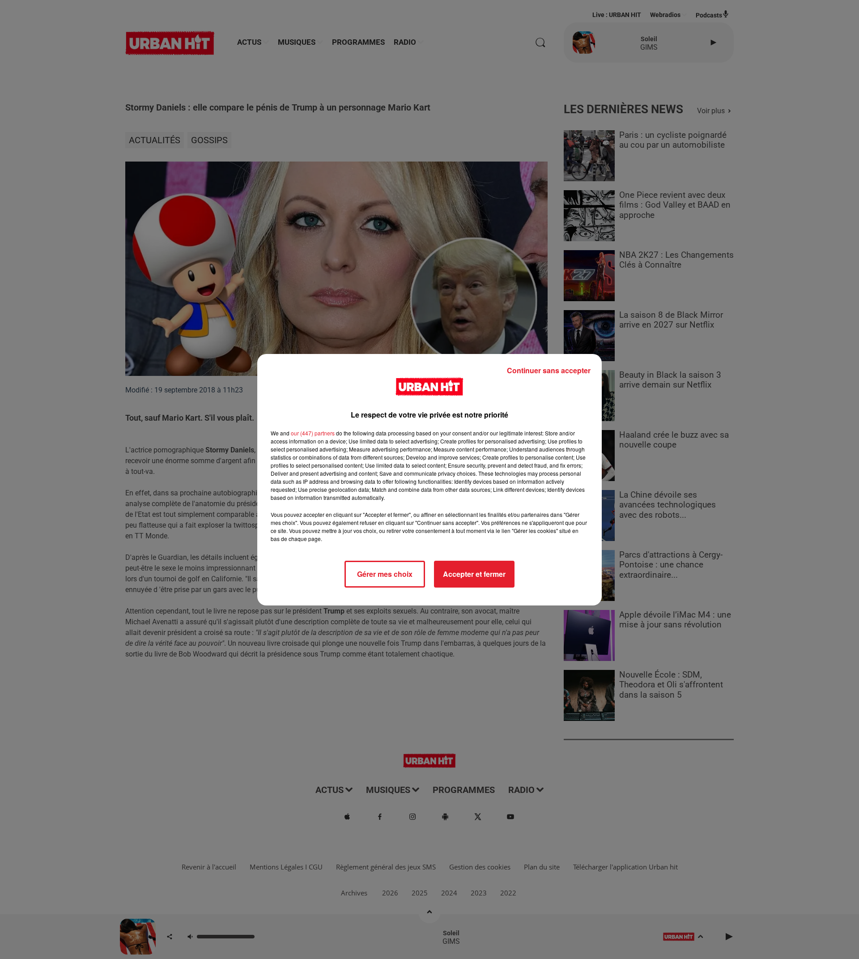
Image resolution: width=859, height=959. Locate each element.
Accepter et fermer (474, 574)
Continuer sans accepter (549, 370)
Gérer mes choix (384, 574)
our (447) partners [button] (313, 433)
